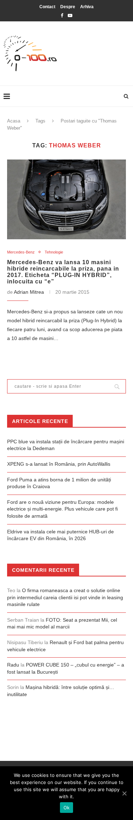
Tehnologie (54, 252)
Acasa (13, 121)
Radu (13, 665)
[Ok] (124, 793)
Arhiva (87, 6)
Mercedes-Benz (21, 252)
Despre (67, 6)
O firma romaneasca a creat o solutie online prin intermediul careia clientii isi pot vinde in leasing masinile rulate (65, 597)
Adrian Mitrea (29, 292)
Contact (47, 6)
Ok (66, 807)
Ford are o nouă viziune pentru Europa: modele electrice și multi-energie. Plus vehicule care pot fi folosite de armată (62, 509)
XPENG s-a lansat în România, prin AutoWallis (58, 464)
